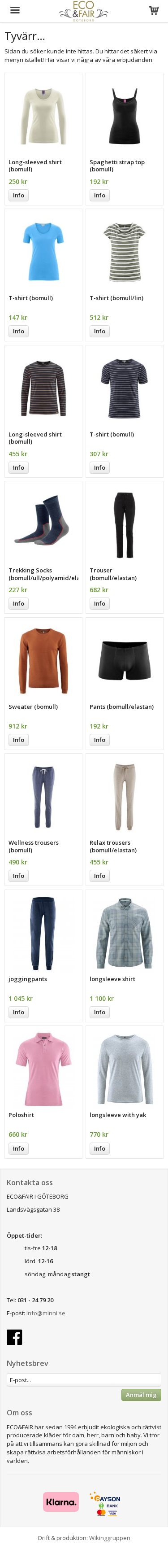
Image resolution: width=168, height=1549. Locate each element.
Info (18, 195)
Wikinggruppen (109, 1538)
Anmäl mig (141, 1395)
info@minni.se (45, 1313)
